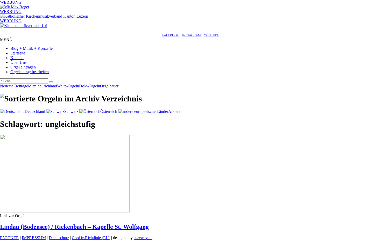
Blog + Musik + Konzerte (31, 48)
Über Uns (18, 62)
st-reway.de (143, 238)
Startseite (17, 53)
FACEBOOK (170, 35)
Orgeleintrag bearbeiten (29, 72)
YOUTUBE (211, 35)
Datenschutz (59, 238)
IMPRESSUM (34, 238)
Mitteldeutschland (42, 86)
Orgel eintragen (23, 67)
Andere (174, 111)
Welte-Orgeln (68, 86)
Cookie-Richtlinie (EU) (91, 238)
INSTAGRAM (191, 35)
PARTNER (9, 238)
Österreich (108, 111)
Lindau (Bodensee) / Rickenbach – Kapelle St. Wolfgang (74, 226)
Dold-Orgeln (89, 86)
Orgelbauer (109, 86)
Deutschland (35, 111)
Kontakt (17, 58)
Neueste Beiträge (14, 86)
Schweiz (71, 111)
